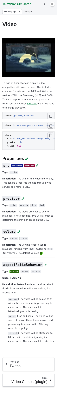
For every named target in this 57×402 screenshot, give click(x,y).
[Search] (45, 4)
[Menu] (52, 4)
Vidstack (32, 103)
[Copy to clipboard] (50, 116)
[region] (28, 125)
